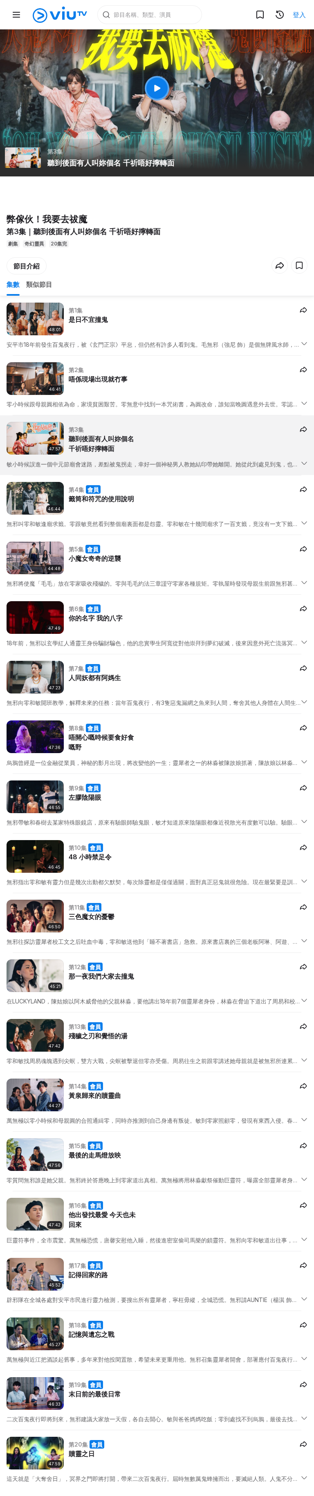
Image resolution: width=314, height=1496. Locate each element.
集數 (13, 284)
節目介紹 (26, 266)
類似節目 (39, 284)
